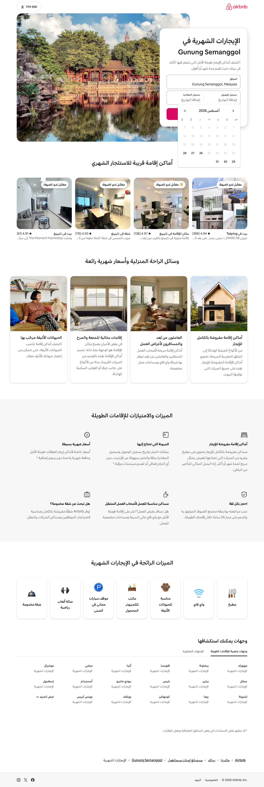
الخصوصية (211, 780)
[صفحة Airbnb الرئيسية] (236, 6)
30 (225, 161)
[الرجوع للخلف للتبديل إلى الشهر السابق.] (233, 111)
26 (201, 153)
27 (193, 153)
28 (184, 153)
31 (217, 161)
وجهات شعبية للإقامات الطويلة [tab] (229, 651)
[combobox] (203, 84)
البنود (198, 780)
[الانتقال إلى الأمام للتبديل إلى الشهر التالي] (185, 111)
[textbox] (222, 100)
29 (233, 161)
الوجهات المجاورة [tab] (193, 651)
